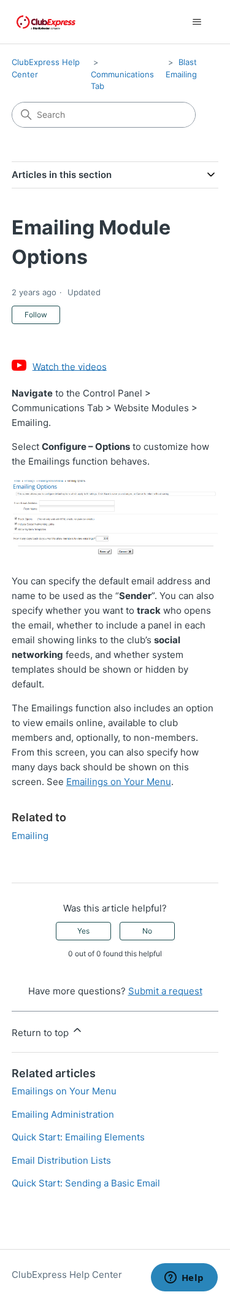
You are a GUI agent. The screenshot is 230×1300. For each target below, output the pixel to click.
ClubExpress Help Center (67, 1274)
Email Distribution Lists (61, 1160)
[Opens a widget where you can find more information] (184, 1278)
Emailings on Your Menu (118, 781)
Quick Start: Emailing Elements (78, 1137)
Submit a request (165, 991)
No (147, 930)
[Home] (46, 21)
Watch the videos (70, 366)
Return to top (41, 1033)
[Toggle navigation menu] (196, 22)
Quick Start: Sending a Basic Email (86, 1183)
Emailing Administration (63, 1114)
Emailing (30, 836)
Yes (83, 930)
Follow (36, 314)
